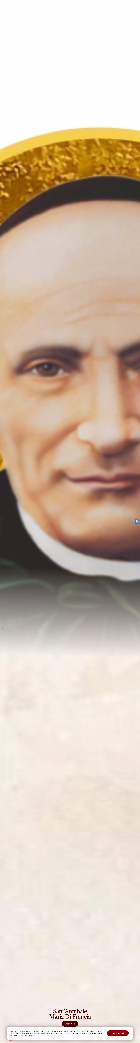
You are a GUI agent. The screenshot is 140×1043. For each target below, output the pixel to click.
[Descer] (3, 628)
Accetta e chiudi (118, 1033)
